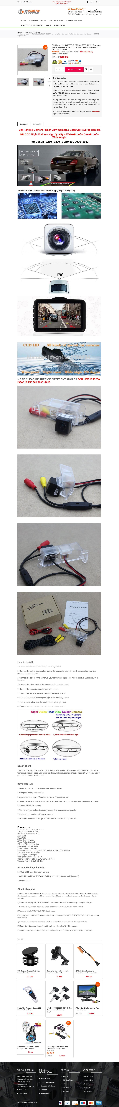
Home (23, 20)
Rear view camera (37, 20)
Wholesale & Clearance (32, 25)
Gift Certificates (68, 1080)
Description (24, 124)
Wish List (87, 1087)
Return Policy (46, 1093)
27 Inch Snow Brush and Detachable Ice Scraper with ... (87, 972)
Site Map (66, 1091)
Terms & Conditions (48, 1082)
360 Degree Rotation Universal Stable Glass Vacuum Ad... (28, 972)
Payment (44, 1090)
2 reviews (63, 52)
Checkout (29, 2)
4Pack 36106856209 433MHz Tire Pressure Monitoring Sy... (59, 1009)
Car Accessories (74, 20)
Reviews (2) (37, 124)
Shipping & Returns (48, 1086)
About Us (22, 1090)
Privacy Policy (46, 1078)
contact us (96, 111)
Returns (87, 1084)
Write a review (73, 52)
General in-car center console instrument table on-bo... (57, 972)
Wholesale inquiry (86, 52)
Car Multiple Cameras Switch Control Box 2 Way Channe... (57, 1047)
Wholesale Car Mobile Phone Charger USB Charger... (28, 1047)
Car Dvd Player (56, 20)
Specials (66, 1087)
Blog (48, 25)
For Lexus (37, 32)
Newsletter (88, 1091)
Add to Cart (75, 69)
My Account (21, 2)
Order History (89, 1080)
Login (91, 2)
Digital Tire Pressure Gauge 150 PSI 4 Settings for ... (29, 1009)
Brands (65, 1076)
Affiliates (66, 1084)
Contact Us (59, 25)
